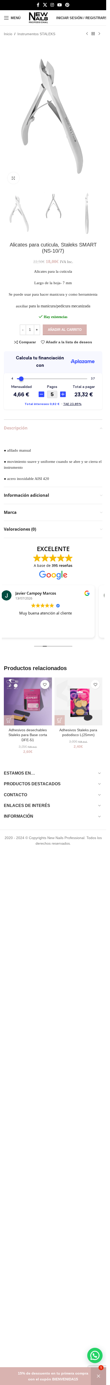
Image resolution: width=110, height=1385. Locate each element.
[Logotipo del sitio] (38, 18)
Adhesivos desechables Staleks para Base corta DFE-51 (27, 735)
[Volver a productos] (93, 34)
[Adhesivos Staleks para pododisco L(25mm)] (78, 701)
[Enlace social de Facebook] (38, 5)
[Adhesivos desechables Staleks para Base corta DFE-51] (28, 701)
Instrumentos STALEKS (36, 34)
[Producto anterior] (87, 34)
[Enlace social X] (45, 5)
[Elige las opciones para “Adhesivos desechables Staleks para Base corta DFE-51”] (9, 720)
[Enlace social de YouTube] (60, 5)
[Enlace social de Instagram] (52, 5)
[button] (95, 1355)
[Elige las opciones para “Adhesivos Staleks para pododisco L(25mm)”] (59, 720)
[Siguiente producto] (99, 34)
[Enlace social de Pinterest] (67, 5)
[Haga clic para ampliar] (13, 178)
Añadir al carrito (65, 330)
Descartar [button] (98, 1376)
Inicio (8, 34)
